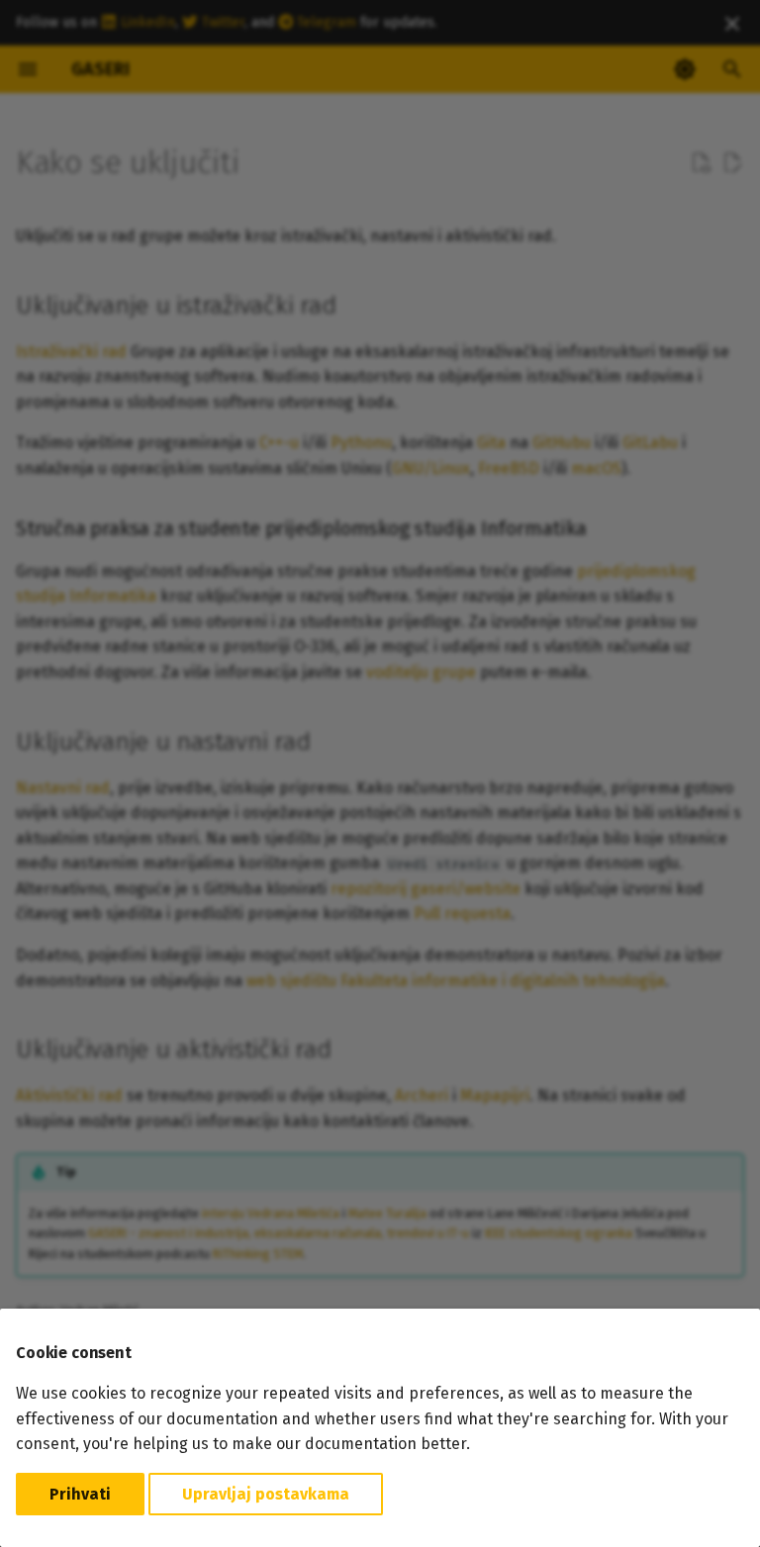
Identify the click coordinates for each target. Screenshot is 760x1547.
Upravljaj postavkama (265, 1494)
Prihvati (80, 1494)
